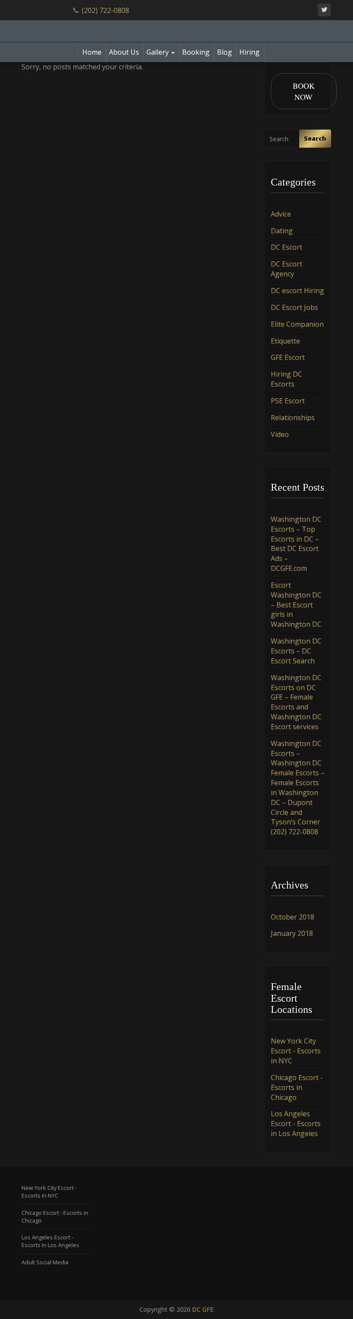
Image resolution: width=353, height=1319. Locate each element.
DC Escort (286, 247)
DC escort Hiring (297, 290)
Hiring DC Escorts (286, 379)
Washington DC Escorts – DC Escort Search (296, 651)
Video (280, 434)
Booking (196, 52)
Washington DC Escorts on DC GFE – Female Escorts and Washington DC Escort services (296, 702)
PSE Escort (288, 401)
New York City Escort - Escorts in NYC (296, 1050)
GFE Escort (288, 357)
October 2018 (292, 917)
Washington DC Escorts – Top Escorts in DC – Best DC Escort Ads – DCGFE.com (296, 543)
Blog (224, 52)
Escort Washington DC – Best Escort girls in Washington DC (296, 604)
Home (92, 52)
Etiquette (285, 341)
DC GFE (203, 1309)
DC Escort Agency (286, 269)
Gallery (158, 52)
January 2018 (292, 933)
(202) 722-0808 (105, 10)
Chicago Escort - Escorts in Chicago (297, 1087)
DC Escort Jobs (294, 307)
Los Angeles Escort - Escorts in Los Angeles (296, 1123)
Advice (281, 214)
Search (315, 138)
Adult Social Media (45, 1262)
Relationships (293, 417)
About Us (124, 52)
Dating (282, 230)
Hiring (249, 52)
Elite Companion (297, 324)
